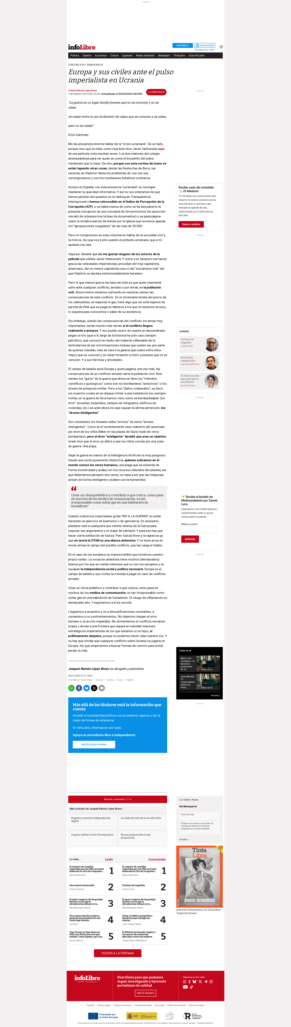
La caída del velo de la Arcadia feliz (141, 818)
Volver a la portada (118, 953)
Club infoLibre (196, 55)
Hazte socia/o (145, 993)
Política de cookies (196, 1005)
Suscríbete (183, 45)
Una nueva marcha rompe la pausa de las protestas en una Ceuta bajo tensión (84, 918)
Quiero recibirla (191, 224)
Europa (99, 680)
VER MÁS (215, 696)
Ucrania (110, 680)
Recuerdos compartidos (188, 359)
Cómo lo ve (185, 650)
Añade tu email (190, 524)
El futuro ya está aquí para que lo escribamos (190, 378)
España (129, 680)
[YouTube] (185, 987)
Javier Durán (128, 889)
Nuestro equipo (104, 1005)
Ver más (183, 840)
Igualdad (127, 55)
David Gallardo (76, 940)
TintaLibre (179, 55)
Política (74, 55)
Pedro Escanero (77, 889)
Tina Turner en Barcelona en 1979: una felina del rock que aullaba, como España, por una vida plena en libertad (85, 935)
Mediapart (164, 55)
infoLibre (73, 924)
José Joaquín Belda (131, 924)
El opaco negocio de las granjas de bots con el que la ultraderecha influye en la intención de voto (86, 903)
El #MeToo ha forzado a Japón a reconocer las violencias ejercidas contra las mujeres (138, 934)
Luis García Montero (190, 364)
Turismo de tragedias (133, 885)
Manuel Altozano (77, 875)
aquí (161, 149)
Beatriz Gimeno (188, 385)
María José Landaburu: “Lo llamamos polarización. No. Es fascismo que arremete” (188, 664)
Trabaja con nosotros (122, 1005)
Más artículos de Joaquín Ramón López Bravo (96, 808)
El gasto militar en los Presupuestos (92, 834)
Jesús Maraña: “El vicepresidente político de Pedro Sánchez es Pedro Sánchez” (188, 682)
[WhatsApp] (184, 982)
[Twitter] (200, 982)
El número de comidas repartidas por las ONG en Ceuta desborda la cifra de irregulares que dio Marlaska (86, 870)
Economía (101, 55)
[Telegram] (205, 982)
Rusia (120, 680)
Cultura (114, 55)
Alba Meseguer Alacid (79, 908)
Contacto (90, 1005)
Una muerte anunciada (81, 885)
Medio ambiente (145, 55)
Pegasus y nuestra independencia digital (90, 819)
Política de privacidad (176, 1005)
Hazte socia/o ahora (94, 744)
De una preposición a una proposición (136, 836)
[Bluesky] (194, 982)
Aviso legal (159, 1005)
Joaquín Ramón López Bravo (82, 90)
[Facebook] (189, 982)
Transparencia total (204, 49)
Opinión (87, 55)
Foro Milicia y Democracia (85, 64)
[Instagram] (211, 982)
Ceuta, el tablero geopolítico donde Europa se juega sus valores (137, 918)
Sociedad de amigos (143, 1005)
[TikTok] (191, 987)
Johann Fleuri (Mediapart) (134, 940)
